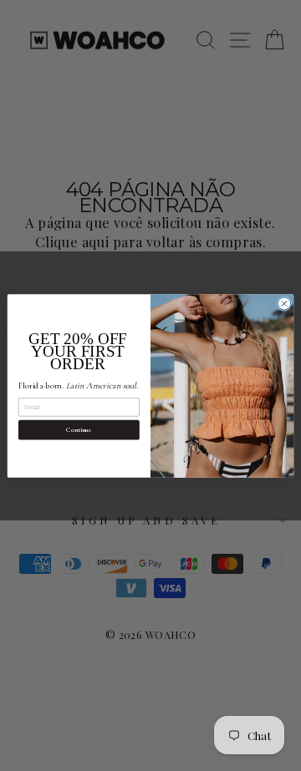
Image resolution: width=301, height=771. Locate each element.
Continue (78, 429)
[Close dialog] (284, 303)
